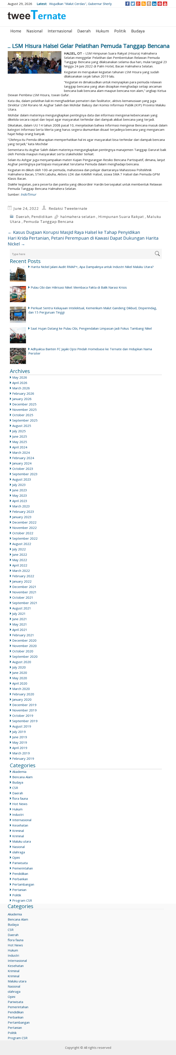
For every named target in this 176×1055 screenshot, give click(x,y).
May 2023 (19, 495)
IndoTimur (28, 194)
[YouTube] (165, 4)
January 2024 (22, 463)
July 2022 (19, 549)
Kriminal (18, 830)
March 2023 (21, 506)
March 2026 (21, 388)
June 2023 (19, 490)
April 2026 (19, 383)
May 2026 (19, 377)
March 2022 (21, 570)
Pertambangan (23, 884)
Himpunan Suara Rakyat (121, 216)
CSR (15, 788)
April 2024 (19, 447)
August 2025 (21, 425)
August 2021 (21, 608)
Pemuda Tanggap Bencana (49, 221)
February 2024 (23, 458)
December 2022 (24, 522)
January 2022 (22, 581)
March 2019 (21, 753)
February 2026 (23, 393)
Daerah (84, 30)
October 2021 (22, 597)
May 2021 (19, 624)
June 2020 (19, 672)
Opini (16, 857)
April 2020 (19, 683)
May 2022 (19, 560)
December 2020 (24, 640)
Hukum (102, 30)
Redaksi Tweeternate (68, 208)
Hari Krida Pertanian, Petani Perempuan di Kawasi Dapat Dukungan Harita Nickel (83, 241)
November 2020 (24, 646)
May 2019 (19, 742)
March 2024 (21, 452)
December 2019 (24, 705)
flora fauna (20, 798)
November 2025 (24, 409)
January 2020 (22, 699)
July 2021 (19, 613)
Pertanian (19, 890)
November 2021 (24, 592)
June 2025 (19, 436)
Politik (120, 30)
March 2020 (21, 689)
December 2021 (24, 587)
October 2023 (22, 468)
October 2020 (22, 651)
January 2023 (22, 517)
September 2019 (25, 721)
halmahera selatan (77, 216)
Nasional (34, 30)
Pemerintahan (22, 868)
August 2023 (21, 479)
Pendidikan (41, 216)
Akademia (19, 771)
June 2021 (19, 619)
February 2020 (23, 694)
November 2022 (24, 527)
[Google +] (138, 4)
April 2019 (19, 748)
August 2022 (21, 544)
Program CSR (22, 900)
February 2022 (23, 576)
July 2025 (19, 431)
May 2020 (19, 678)
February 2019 (23, 758)
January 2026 (22, 399)
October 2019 (22, 715)
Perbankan (20, 879)
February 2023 (23, 511)
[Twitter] (132, 4)
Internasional (60, 30)
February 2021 (23, 635)
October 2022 (22, 533)
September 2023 (25, 474)
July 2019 (19, 731)
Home (15, 30)
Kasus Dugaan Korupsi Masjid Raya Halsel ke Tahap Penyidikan (74, 232)
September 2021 (25, 603)
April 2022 (19, 565)
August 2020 (21, 662)
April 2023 (19, 501)
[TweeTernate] (37, 16)
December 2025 (24, 404)
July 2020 (19, 667)
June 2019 (19, 737)
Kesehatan (20, 825)
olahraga (18, 852)
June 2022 (19, 554)
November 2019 (24, 710)
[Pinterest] (159, 4)
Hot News (19, 804)
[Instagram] (149, 4)
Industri (18, 814)
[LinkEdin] (154, 4)
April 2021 (19, 629)
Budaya (138, 30)
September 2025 (25, 420)
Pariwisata (20, 863)
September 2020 (25, 656)
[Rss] (143, 4)
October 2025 (22, 415)
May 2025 (19, 442)
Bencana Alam (22, 777)
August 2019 (21, 726)
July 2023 (19, 485)
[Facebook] (128, 4)
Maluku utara (21, 841)
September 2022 (25, 538)
